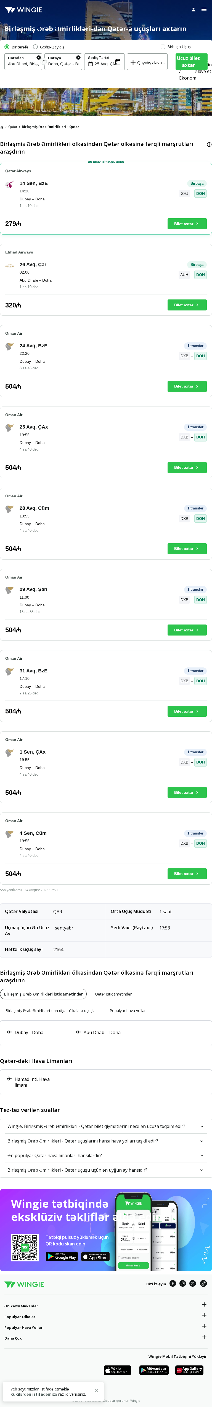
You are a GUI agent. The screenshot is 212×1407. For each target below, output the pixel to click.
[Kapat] (96, 1391)
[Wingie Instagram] (182, 1284)
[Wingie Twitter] (192, 1284)
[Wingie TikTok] (203, 1284)
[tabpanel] (106, 1033)
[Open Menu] (204, 9)
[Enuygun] (23, 9)
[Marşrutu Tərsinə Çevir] (43, 62)
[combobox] (23, 63)
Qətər (12, 127)
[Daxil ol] (193, 9)
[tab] (43, 994)
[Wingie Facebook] (172, 1284)
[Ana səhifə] (2, 127)
